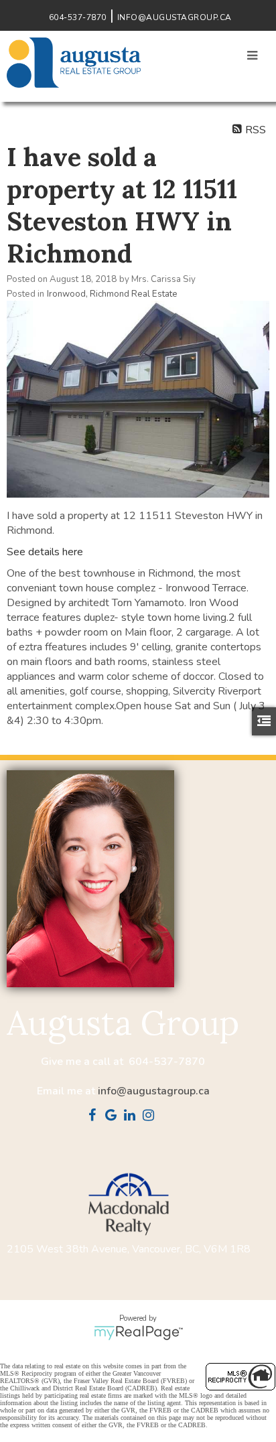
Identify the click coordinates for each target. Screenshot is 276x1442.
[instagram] (151, 1116)
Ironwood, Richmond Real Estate (112, 294)
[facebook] (95, 1116)
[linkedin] (132, 1116)
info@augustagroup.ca (154, 1091)
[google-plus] (114, 1116)
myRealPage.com (138, 1332)
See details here (45, 552)
